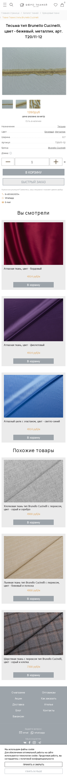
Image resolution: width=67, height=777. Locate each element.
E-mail (8, 202)
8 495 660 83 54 (12, 194)
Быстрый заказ (33, 182)
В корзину (33, 172)
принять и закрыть (33, 764)
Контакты (48, 710)
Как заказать (48, 698)
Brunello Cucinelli (56, 147)
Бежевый (49, 131)
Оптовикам (48, 692)
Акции (18, 698)
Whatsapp (9, 198)
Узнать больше (33, 771)
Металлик (60, 131)
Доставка (18, 704)
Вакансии (18, 716)
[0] (62, 5)
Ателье (48, 704)
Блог (18, 710)
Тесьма (61, 126)
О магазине (18, 692)
